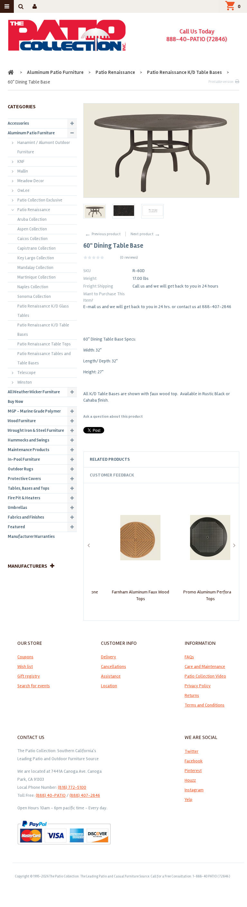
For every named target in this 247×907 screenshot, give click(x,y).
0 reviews (129, 257)
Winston (24, 382)
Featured (16, 526)
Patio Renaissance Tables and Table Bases (44, 358)
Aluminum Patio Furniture (55, 72)
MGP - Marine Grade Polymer (34, 411)
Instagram (194, 790)
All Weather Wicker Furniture (34, 392)
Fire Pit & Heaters (24, 498)
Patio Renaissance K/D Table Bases (184, 72)
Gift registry (28, 676)
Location (109, 686)
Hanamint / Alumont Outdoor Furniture (43, 147)
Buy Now (15, 401)
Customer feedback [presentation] (112, 475)
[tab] (161, 459)
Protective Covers (24, 478)
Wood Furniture (22, 420)
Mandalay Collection (35, 267)
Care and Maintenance (205, 666)
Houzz (190, 780)
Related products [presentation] (110, 459)
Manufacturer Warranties (31, 536)
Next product (145, 234)
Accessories (18, 123)
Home (11, 72)
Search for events (33, 686)
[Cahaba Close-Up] (152, 211)
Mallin (22, 171)
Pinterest (193, 770)
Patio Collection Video (205, 676)
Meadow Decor (30, 180)
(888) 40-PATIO (51, 795)
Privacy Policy (198, 686)
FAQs (189, 657)
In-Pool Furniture (24, 459)
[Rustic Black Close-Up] (123, 211)
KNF (20, 161)
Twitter (191, 751)
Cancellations (113, 666)
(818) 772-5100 (72, 787)
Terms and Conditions (204, 705)
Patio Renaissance (115, 72)
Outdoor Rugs (20, 469)
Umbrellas (17, 507)
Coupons (25, 657)
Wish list (25, 666)
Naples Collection (32, 286)
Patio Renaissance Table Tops (44, 344)
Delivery (108, 657)
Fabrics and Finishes (26, 517)
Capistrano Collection (36, 248)
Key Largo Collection (35, 258)
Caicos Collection (32, 238)
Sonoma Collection (34, 296)
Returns (192, 695)
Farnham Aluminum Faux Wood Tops (126, 595)
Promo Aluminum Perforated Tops (196, 595)
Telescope (26, 372)
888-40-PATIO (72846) (196, 39)
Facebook (194, 761)
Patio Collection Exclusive (39, 200)
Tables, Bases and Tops (28, 488)
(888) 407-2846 (84, 795)
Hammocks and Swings (28, 440)
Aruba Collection (32, 219)
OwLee (23, 190)
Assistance (111, 676)
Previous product (103, 234)
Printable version (220, 82)
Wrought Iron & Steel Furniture (36, 430)
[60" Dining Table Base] (94, 211)
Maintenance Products (28, 449)
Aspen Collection (32, 229)
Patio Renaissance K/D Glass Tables (43, 311)
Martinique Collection (36, 277)
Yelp (188, 799)
